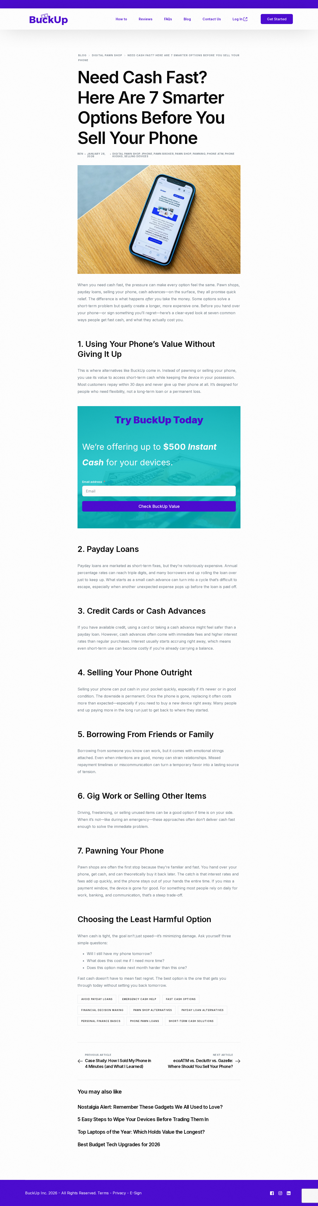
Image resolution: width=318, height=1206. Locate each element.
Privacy (119, 1193)
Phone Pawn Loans (144, 1021)
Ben (80, 153)
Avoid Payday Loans (96, 999)
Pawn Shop (183, 153)
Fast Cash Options (181, 999)
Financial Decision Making (102, 1010)
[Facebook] (272, 1193)
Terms (103, 1193)
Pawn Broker (164, 153)
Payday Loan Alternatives (202, 1010)
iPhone (147, 153)
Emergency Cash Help (139, 999)
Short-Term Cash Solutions (191, 1021)
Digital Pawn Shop (126, 153)
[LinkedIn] (288, 1193)
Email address (92, 482)
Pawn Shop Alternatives (152, 1010)
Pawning (199, 153)
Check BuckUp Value (159, 506)
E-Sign (136, 1193)
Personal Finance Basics (100, 1021)
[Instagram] (280, 1193)
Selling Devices (136, 156)
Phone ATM (215, 153)
